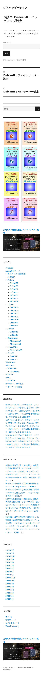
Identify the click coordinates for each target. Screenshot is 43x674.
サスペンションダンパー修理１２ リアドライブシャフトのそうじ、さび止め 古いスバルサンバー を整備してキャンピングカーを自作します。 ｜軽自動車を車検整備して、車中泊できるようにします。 (22, 441)
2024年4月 (10, 562)
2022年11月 (10, 581)
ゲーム (8, 377)
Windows (12, 368)
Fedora (11, 280)
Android (9, 374)
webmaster (11, 60)
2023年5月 (10, 574)
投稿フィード (11, 620)
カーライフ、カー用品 (14, 384)
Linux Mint (13, 347)
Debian (11, 329)
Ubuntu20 (14, 320)
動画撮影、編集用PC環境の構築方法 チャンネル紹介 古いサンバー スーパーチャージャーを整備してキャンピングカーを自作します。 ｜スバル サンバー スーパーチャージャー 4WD (23, 505)
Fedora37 (14, 283)
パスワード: (7, 42)
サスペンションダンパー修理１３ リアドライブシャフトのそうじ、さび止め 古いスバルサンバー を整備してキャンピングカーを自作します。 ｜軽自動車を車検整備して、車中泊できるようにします (22, 411)
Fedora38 (14, 295)
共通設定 (11, 277)
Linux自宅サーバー (13, 271)
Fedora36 (14, 286)
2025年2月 (10, 550)
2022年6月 (10, 593)
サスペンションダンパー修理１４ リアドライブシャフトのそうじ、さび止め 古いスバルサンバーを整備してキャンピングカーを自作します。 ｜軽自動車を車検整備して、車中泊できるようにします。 (22, 426)
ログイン (9, 617)
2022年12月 (10, 578)
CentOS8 (13, 356)
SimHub (11, 380)
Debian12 (14, 332)
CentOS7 (13, 359)
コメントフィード (13, 623)
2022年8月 (10, 587)
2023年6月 (10, 571)
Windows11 (15, 371)
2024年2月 (10, 568)
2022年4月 (10, 599)
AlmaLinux (13, 338)
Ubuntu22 (14, 313)
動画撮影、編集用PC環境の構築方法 (20, 517)
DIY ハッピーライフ (15, 7)
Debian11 (14, 335)
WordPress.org (12, 626)
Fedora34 (14, 292)
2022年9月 (10, 584)
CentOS (11, 353)
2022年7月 (10, 590)
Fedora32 (14, 301)
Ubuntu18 (14, 323)
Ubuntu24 (14, 307)
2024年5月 (10, 559)
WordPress (10, 362)
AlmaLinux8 (15, 344)
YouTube (9, 268)
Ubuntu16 (14, 326)
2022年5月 (10, 596)
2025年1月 (10, 553)
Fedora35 (14, 289)
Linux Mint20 (16, 350)
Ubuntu (11, 304)
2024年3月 (10, 565)
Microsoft (10, 365)
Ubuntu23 (14, 310)
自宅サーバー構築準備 (16, 274)
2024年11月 (10, 556)
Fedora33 (14, 298)
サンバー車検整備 (15, 387)
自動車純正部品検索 (13, 465)
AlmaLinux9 (15, 341)
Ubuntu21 (14, 317)
